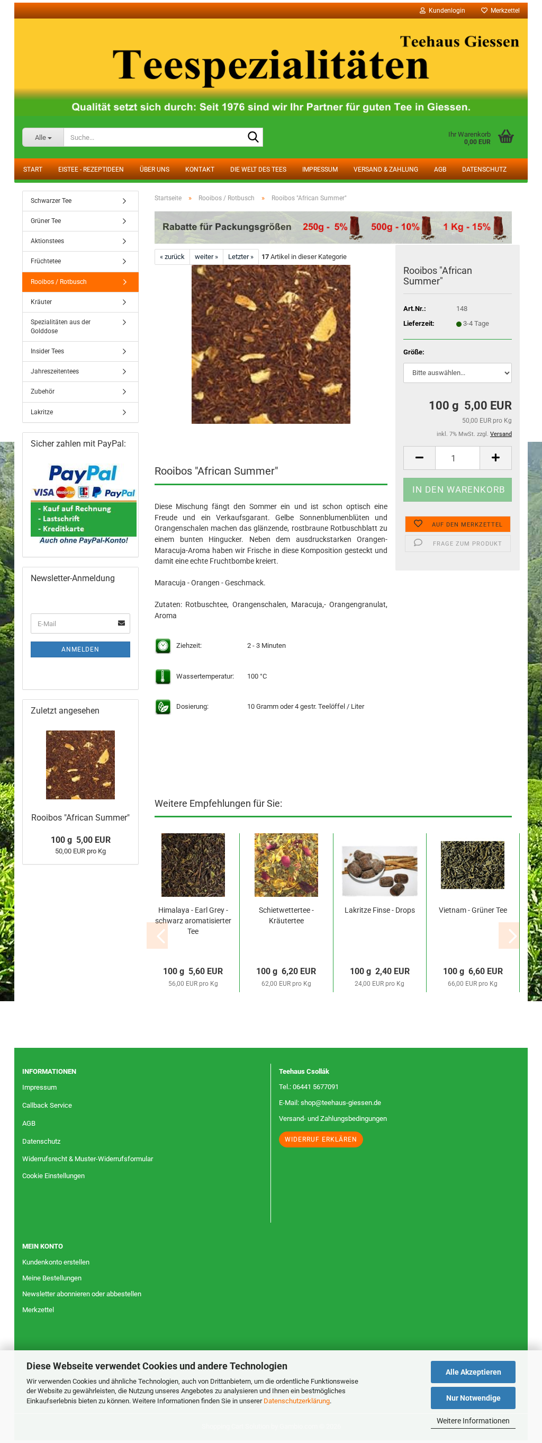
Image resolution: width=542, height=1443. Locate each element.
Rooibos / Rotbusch (59, 282)
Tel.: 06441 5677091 (309, 1087)
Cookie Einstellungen (53, 1176)
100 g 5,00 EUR (81, 840)
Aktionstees (47, 241)
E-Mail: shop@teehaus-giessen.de (330, 1103)
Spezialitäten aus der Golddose (61, 326)
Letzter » (241, 257)
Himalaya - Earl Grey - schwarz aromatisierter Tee (193, 921)
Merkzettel (503, 10)
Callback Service (47, 1105)
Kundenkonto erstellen (55, 1262)
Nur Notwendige (473, 1398)
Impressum (320, 169)
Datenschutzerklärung (297, 1401)
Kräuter (41, 302)
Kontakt (199, 169)
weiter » (206, 257)
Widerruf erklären (321, 1139)
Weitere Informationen (473, 1421)
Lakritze (42, 412)
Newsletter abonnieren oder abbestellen (81, 1294)
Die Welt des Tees (258, 169)
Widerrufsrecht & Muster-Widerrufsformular (87, 1159)
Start (32, 169)
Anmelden (80, 649)
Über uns (154, 169)
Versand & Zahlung (386, 169)
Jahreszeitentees (55, 371)
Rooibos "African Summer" (80, 818)
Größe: (413, 352)
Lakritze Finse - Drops (380, 910)
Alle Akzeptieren (473, 1372)
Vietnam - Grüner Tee (473, 910)
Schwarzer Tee (51, 200)
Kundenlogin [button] (445, 10)
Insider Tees (47, 351)
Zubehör (43, 391)
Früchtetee (46, 261)
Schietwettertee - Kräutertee (286, 915)
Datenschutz (484, 169)
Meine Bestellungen (52, 1278)
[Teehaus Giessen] (271, 67)
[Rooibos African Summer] (271, 344)
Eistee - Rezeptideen (91, 169)
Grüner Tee (46, 221)
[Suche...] (253, 137)
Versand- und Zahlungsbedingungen (333, 1119)
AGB (440, 169)
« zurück (172, 257)
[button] (419, 458)
